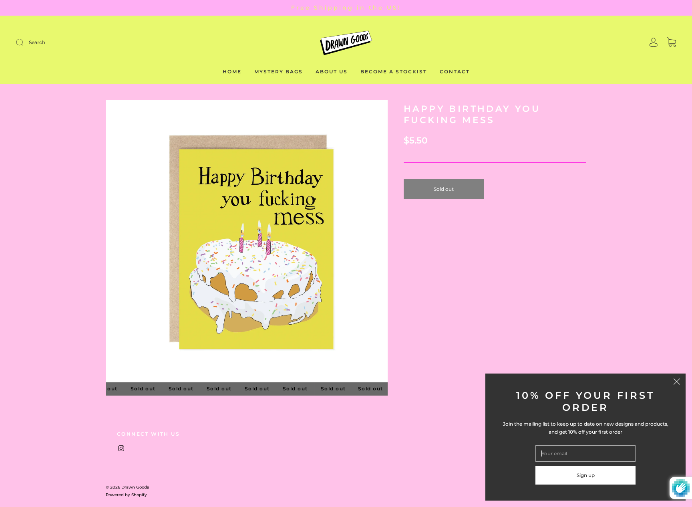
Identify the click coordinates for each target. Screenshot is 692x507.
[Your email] (585, 453)
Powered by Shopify (126, 494)
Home (232, 72)
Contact (455, 72)
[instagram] (121, 448)
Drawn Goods (135, 487)
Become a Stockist (393, 72)
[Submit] (73, 42)
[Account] (654, 43)
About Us (332, 72)
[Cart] (671, 43)
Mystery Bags (278, 72)
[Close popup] (677, 382)
